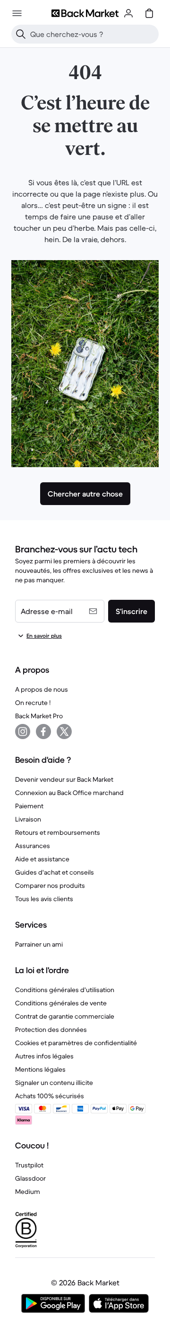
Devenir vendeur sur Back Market (64, 779)
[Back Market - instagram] (22, 731)
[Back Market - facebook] (43, 731)
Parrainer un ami (39, 944)
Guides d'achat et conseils (54, 872)
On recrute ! (33, 702)
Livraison (28, 819)
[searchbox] (92, 34)
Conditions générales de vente (61, 1003)
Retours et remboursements (57, 832)
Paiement (29, 806)
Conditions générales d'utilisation (64, 989)
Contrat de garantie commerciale (64, 1016)
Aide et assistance (42, 859)
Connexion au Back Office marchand (69, 792)
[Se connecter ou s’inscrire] (128, 13)
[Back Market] (85, 13)
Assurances (32, 845)
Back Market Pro (39, 716)
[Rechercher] (20, 34)
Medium (27, 1191)
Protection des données (51, 1029)
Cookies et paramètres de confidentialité (76, 1043)
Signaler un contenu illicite (54, 1082)
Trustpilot (29, 1165)
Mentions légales (40, 1069)
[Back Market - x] (64, 731)
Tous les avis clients (44, 898)
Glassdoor (30, 1178)
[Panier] (149, 13)
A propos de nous (41, 689)
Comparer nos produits (50, 885)
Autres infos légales (44, 1056)
